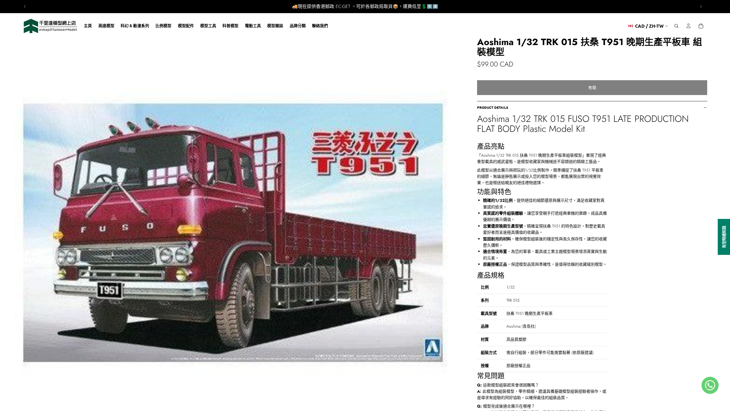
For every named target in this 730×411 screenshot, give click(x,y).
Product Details (492, 107)
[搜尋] (676, 26)
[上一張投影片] (25, 6)
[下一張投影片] (701, 6)
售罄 (592, 87)
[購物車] (701, 26)
